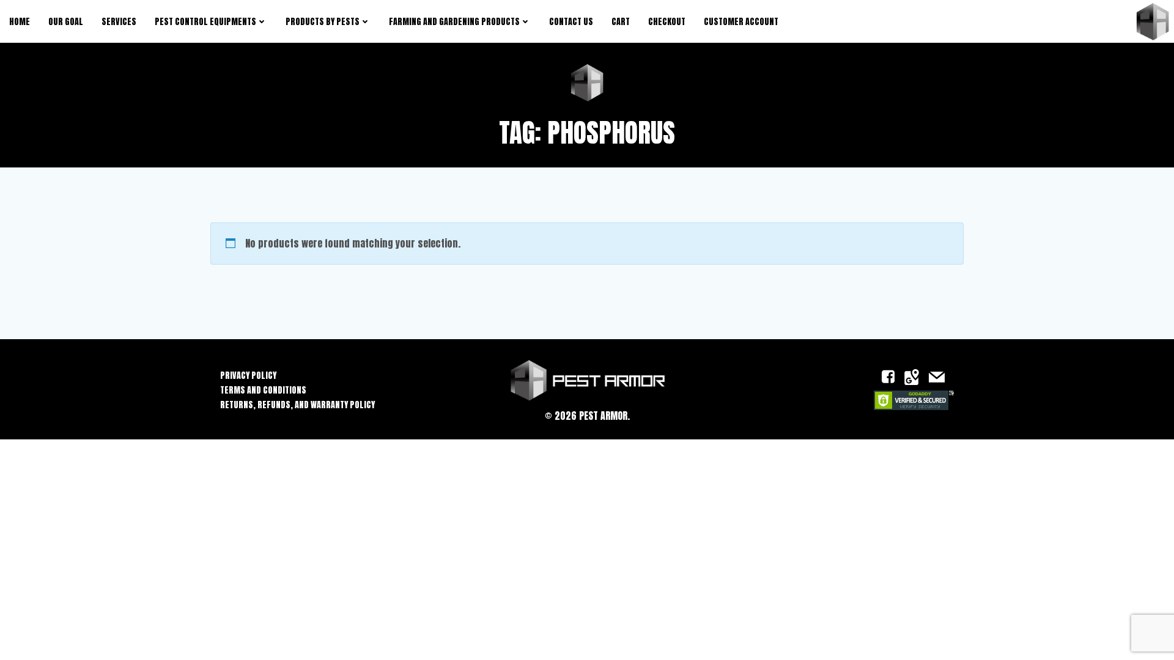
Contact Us (571, 21)
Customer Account (741, 21)
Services (119, 21)
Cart (620, 21)
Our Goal (65, 21)
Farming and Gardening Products (454, 21)
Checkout (666, 21)
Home (19, 21)
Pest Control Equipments (205, 21)
